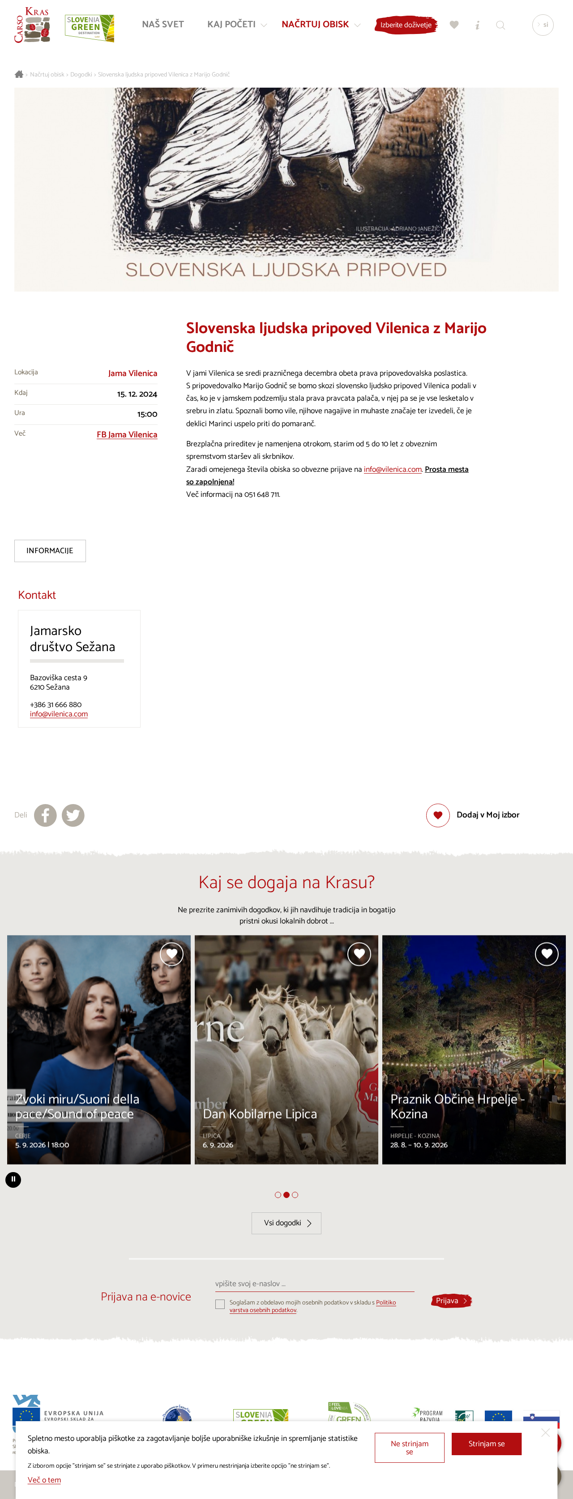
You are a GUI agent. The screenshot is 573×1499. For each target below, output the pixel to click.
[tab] (278, 1195)
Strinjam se (487, 1444)
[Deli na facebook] (45, 815)
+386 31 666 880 (55, 705)
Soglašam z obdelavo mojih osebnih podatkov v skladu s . (313, 1307)
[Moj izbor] (454, 25)
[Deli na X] (73, 815)
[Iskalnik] (501, 25)
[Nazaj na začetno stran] (32, 25)
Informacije (49, 551)
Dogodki (81, 75)
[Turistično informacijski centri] (477, 25)
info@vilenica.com (393, 469)
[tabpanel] (99, 1053)
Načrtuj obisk (47, 75)
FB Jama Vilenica (127, 435)
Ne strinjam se (409, 1448)
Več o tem (44, 1480)
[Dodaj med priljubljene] (172, 954)
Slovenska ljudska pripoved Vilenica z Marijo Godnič (164, 75)
